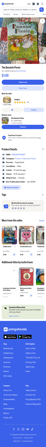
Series (6, 371)
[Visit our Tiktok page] (32, 429)
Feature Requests (33, 404)
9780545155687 (18, 154)
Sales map (30, 367)
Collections (8, 353)
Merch (6, 413)
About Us (7, 390)
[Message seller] (12, 110)
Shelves (6, 367)
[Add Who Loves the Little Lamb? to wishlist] (31, 270)
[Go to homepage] (8, 4)
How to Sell (30, 348)
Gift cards (7, 376)
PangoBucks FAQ (33, 399)
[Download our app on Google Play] (25, 337)
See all (41, 220)
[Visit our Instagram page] (23, 429)
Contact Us (30, 395)
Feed (28, 371)
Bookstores (8, 348)
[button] (23, 149)
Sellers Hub (30, 353)
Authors (6, 362)
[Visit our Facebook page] (14, 429)
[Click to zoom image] (23, 40)
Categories (8, 357)
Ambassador (8, 408)
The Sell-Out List (33, 357)
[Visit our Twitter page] (18, 429)
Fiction (18, 158)
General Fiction (29, 158)
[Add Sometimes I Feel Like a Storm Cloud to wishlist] (14, 270)
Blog (5, 404)
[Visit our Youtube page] (27, 429)
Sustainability (9, 399)
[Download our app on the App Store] (10, 336)
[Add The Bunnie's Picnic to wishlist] (42, 21)
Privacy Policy (28, 438)
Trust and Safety (10, 395)
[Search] (41, 9)
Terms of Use (17, 438)
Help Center (31, 390)
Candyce (17, 99)
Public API (7, 418)
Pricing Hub (31, 362)
